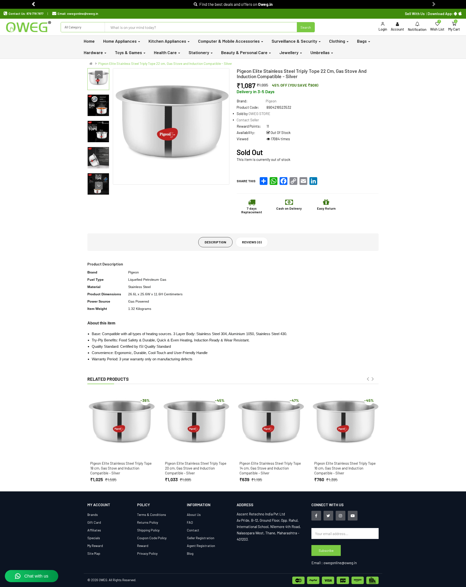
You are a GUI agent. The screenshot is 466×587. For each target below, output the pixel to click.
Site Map (93, 553)
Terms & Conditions (151, 515)
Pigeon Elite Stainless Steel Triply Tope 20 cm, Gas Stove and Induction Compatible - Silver (195, 468)
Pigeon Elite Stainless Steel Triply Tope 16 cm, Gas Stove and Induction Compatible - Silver (345, 468)
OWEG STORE (259, 113)
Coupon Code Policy (151, 538)
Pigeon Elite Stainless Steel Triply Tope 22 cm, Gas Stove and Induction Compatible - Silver (165, 63)
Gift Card (94, 522)
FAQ (190, 522)
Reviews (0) (252, 242)
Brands (92, 515)
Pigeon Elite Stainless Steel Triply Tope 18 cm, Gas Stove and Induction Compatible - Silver (121, 468)
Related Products (108, 379)
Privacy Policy (147, 553)
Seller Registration (200, 538)
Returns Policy (147, 522)
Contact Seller (248, 120)
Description (215, 242)
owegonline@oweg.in (82, 14)
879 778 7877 (34, 14)
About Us (194, 515)
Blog (190, 553)
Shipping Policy (148, 530)
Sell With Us (415, 13)
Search (305, 27)
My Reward (95, 546)
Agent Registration (201, 546)
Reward (142, 546)
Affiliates (94, 530)
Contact (193, 530)
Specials (93, 538)
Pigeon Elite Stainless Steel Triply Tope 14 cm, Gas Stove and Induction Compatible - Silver (270, 468)
